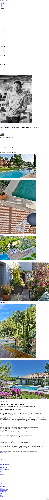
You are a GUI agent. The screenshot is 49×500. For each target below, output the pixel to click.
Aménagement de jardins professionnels (4, 464)
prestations (1, 471)
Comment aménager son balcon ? (4, 489)
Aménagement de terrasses (3, 486)
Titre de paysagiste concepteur (3, 491)
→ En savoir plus (2, 133)
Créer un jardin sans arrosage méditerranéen (5, 469)
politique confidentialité (2, 475)
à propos (1, 470)
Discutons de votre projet (3, 452)
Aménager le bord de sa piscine (3, 467)
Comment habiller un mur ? (3, 468)
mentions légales (2, 474)
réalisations (1, 494)
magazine (3, 6)
